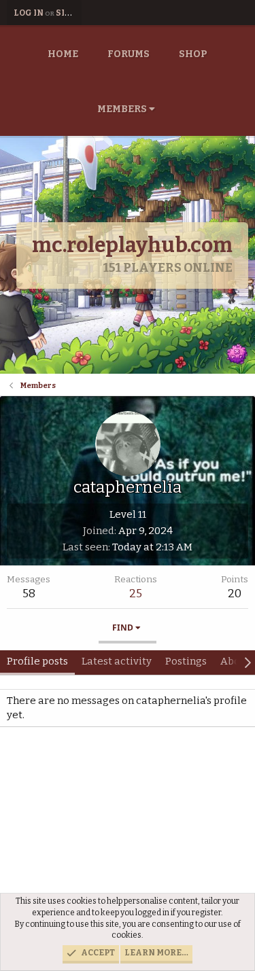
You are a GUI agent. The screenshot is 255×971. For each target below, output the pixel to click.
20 (234, 593)
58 (28, 593)
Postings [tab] (186, 661)
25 (135, 593)
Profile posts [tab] (37, 661)
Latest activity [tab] (117, 661)
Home (63, 54)
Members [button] (122, 109)
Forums (128, 54)
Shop (193, 54)
